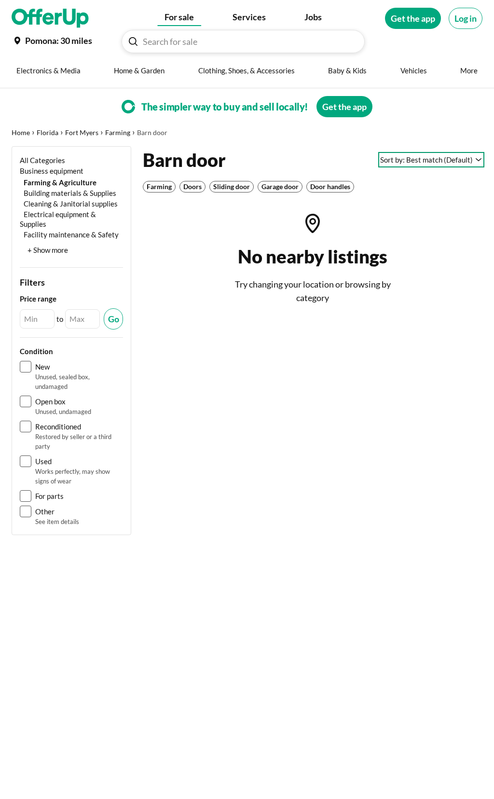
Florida (47, 132)
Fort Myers (81, 132)
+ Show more (47, 250)
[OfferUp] (50, 18)
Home (21, 132)
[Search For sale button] (133, 41)
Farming (117, 132)
